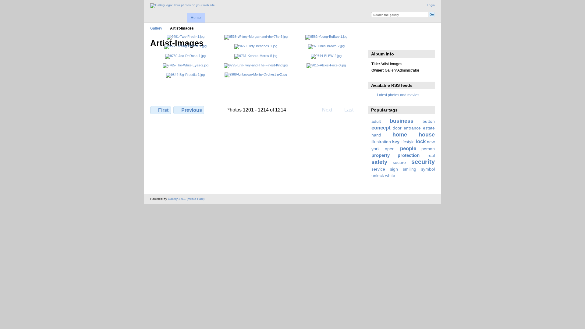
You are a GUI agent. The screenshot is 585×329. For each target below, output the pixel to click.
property (380, 155)
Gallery (156, 28)
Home (196, 18)
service (378, 169)
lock (421, 141)
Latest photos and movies (398, 95)
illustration (381, 141)
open (390, 148)
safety (379, 162)
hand (376, 135)
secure (399, 162)
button (429, 121)
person (428, 148)
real (431, 155)
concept (381, 128)
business (401, 121)
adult (376, 121)
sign (394, 169)
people (408, 148)
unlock (377, 175)
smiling (409, 169)
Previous (191, 110)
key (395, 141)
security (423, 161)
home (399, 134)
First (163, 110)
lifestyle (407, 142)
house (427, 134)
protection (409, 155)
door (397, 128)
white (390, 175)
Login (431, 5)
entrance (412, 128)
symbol (428, 169)
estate (429, 128)
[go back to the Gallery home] (182, 5)
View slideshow (374, 42)
